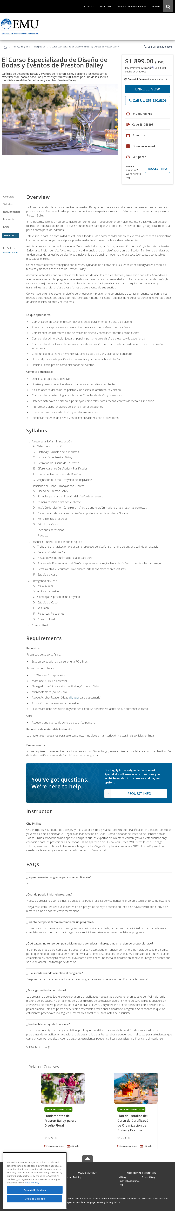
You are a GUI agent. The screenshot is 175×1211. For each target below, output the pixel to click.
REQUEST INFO (157, 169)
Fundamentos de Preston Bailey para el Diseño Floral (60, 1120)
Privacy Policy (113, 1202)
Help (121, 1184)
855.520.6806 (9, 252)
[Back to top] (87, 1172)
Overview (8, 196)
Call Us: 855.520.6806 (157, 46)
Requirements (11, 211)
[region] (35, 1180)
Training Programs (21, 46)
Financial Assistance (129, 1180)
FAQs (6, 226)
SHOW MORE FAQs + (39, 1047)
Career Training (73, 1177)
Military (122, 1177)
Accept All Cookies (35, 1189)
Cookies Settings (35, 1198)
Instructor (9, 219)
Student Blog (148, 1177)
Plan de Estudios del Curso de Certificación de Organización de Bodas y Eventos (133, 1123)
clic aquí (74, 697)
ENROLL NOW (147, 88)
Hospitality (39, 46)
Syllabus (8, 204)
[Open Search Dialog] (168, 6)
